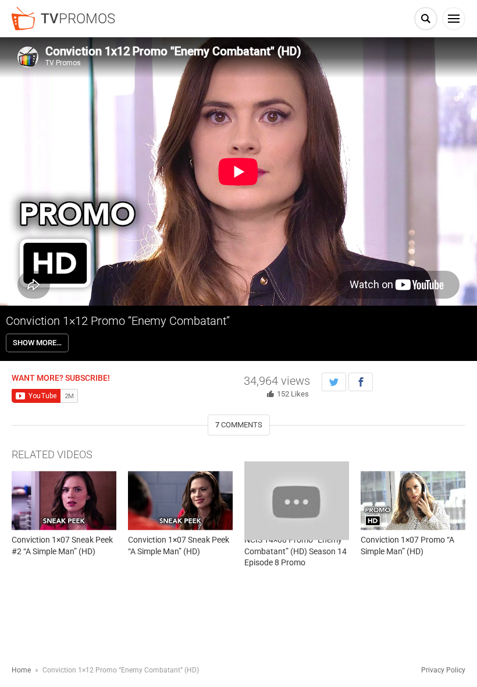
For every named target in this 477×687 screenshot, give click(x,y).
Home (21, 670)
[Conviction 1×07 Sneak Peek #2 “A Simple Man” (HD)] (64, 500)
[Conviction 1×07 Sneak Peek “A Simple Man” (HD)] (180, 500)
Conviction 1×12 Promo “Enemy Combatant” (118, 321)
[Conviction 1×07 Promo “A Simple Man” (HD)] (413, 500)
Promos (78, 18)
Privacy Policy (443, 670)
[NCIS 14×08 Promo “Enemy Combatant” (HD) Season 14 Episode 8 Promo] (296, 500)
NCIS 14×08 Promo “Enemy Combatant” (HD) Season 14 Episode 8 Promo (295, 551)
